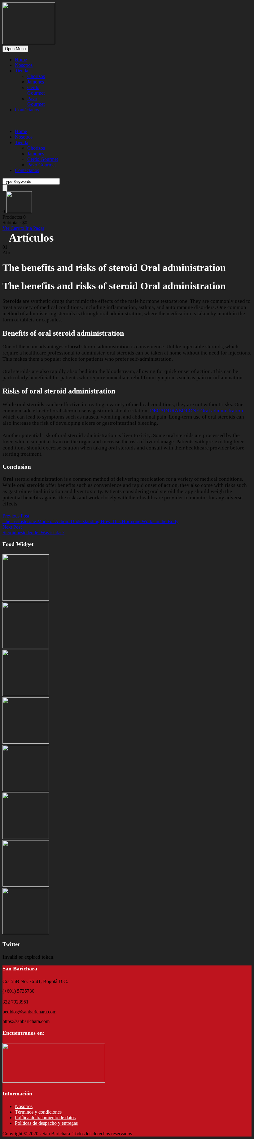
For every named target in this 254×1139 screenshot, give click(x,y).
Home (21, 59)
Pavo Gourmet (36, 101)
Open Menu (15, 48)
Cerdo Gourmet (36, 90)
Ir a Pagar (34, 228)
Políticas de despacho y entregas (46, 1123)
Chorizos (36, 76)
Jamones (35, 81)
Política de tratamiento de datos (45, 1117)
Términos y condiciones (38, 1112)
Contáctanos (27, 109)
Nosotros (24, 65)
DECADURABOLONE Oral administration (196, 411)
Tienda (21, 70)
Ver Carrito (13, 228)
